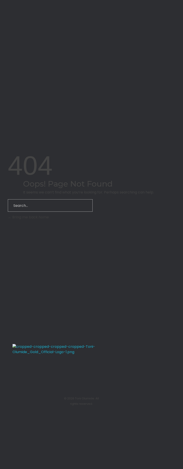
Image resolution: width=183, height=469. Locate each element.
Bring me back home (30, 217)
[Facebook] (166, 405)
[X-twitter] (166, 396)
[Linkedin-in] (155, 396)
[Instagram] (143, 396)
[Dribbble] (112, 62)
